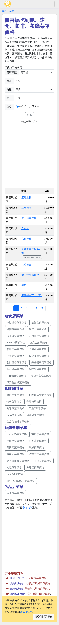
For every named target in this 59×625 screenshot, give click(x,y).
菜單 (11, 11)
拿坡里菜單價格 (15, 349)
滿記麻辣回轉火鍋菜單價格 (42, 593)
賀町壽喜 (26, 264)
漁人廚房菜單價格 (36, 578)
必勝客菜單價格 (38, 349)
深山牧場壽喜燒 (30, 274)
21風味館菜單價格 (39, 336)
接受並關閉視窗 (43, 616)
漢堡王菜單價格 (38, 329)
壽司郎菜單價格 (15, 454)
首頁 (4, 11)
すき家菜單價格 (43, 460)
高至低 (23, 106)
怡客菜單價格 (14, 401)
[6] (36, 308)
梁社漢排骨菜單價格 (18, 460)
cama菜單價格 (14, 415)
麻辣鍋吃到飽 (17, 593)
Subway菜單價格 (16, 342)
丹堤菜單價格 (34, 401)
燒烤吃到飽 (16, 583)
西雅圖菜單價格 (15, 408)
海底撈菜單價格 (35, 467)
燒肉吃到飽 (16, 588)
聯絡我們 (27, 507)
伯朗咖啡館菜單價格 (40, 395)
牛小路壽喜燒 (29, 218)
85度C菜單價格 (37, 408)
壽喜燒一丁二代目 (31, 295)
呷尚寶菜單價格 (15, 369)
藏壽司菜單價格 (15, 447)
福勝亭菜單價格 (15, 440)
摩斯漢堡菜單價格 (17, 322)
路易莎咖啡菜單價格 (18, 421)
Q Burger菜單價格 (16, 375)
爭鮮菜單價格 (36, 447)
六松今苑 (26, 238)
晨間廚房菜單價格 (41, 375)
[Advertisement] (29, 154)
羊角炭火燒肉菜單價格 (37, 588)
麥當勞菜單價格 (40, 322)
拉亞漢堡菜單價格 (39, 356)
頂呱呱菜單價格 (15, 336)
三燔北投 (26, 197)
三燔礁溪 (26, 207)
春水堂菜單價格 (15, 493)
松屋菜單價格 (14, 467)
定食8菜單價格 (15, 474)
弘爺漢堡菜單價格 (17, 362)
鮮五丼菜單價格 (38, 440)
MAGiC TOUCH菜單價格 (21, 480)
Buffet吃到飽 (17, 578)
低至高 (35, 106)
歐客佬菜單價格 (35, 415)
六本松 (25, 228)
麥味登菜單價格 (38, 369)
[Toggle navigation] (50, 4)
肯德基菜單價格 (15, 329)
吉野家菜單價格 (40, 434)
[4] (42, 308)
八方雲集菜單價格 (39, 454)
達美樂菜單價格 (15, 356)
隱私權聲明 (26, 611)
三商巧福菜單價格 (17, 434)
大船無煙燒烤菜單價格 (37, 583)
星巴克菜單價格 (15, 395)
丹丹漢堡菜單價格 (41, 362)
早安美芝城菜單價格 (18, 382)
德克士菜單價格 (38, 342)
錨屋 (23, 285)
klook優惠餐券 (33, 257)
